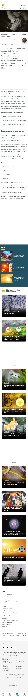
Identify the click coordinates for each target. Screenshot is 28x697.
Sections (21, 8)
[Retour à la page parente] (5, 7)
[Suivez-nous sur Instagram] (7, 648)
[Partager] (2, 41)
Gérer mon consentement (9, 604)
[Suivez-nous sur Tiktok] (15, 648)
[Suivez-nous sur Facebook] (3, 648)
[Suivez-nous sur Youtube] (11, 648)
